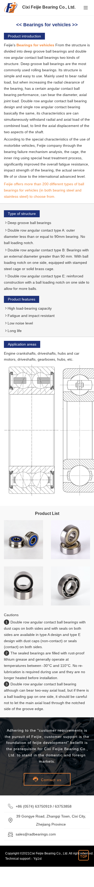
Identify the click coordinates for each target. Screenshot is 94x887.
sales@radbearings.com (36, 834)
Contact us (47, 779)
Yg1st (37, 858)
